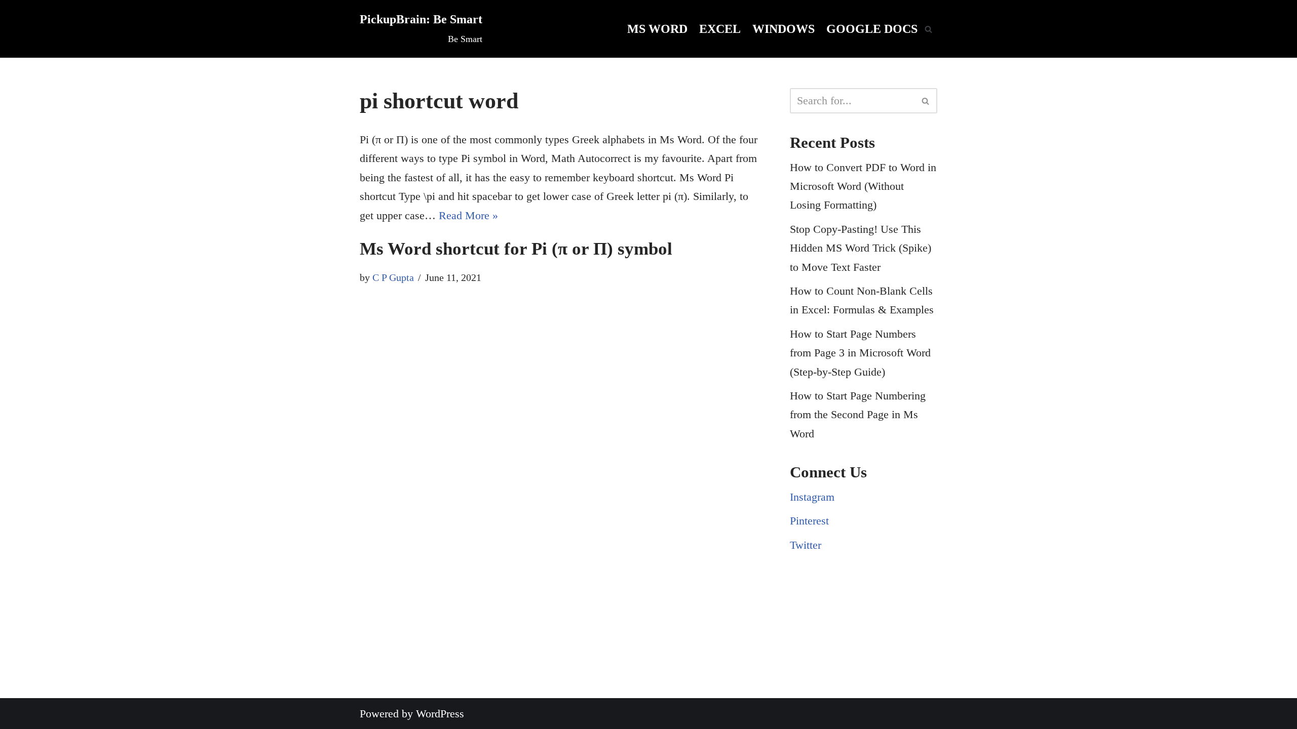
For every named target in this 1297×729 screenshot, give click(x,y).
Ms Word (657, 28)
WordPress (440, 713)
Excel (720, 28)
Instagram (812, 497)
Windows (783, 28)
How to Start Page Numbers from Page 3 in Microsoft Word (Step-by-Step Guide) (860, 353)
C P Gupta (393, 277)
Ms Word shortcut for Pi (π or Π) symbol (516, 249)
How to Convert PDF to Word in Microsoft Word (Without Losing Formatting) (863, 186)
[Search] (928, 29)
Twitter (805, 545)
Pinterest (809, 520)
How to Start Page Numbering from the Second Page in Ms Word (858, 414)
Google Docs (872, 28)
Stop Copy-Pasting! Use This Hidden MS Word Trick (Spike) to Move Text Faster (860, 248)
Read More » (468, 215)
